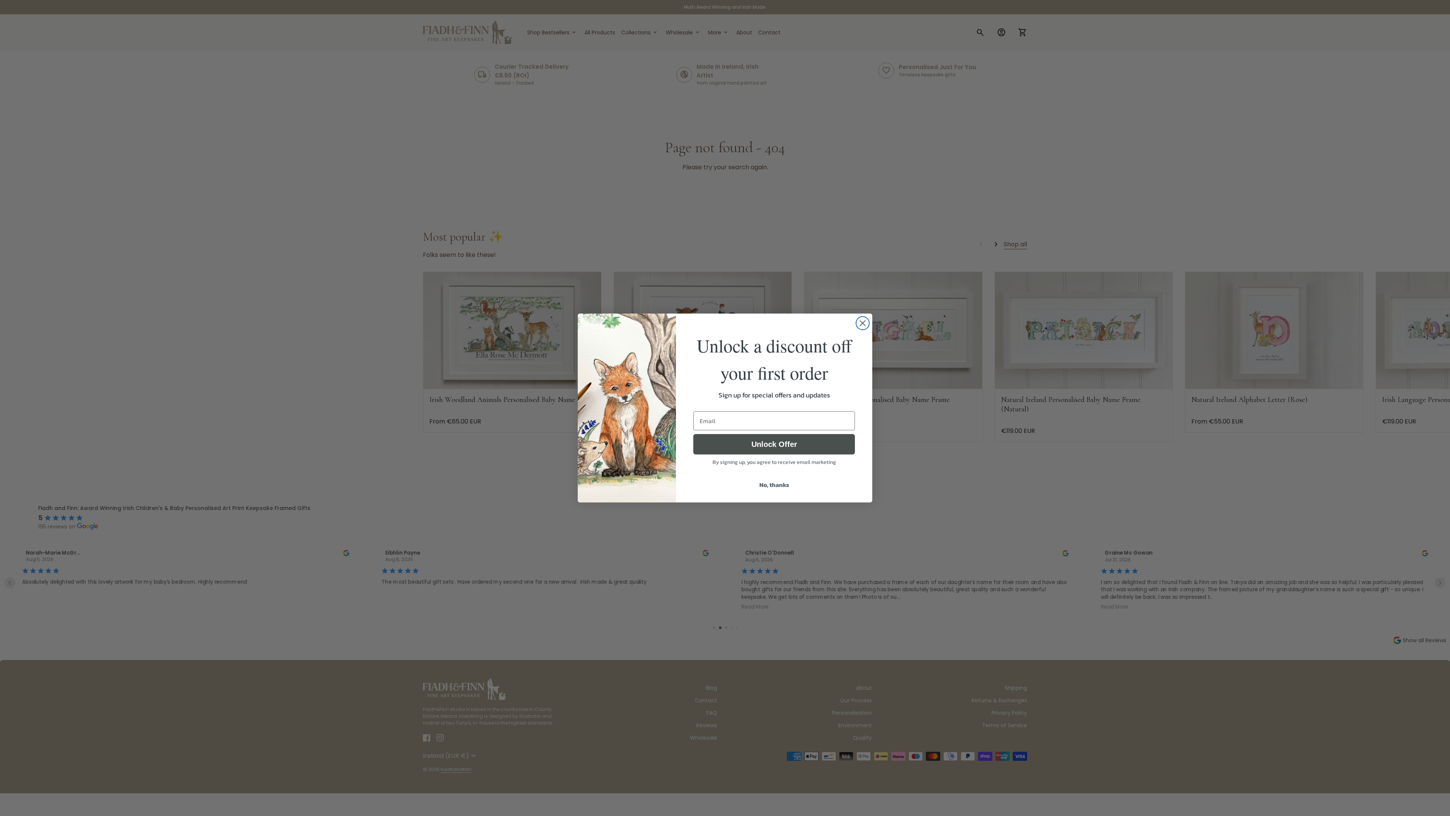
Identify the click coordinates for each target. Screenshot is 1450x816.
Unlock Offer (774, 444)
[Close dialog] (862, 323)
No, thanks (774, 484)
